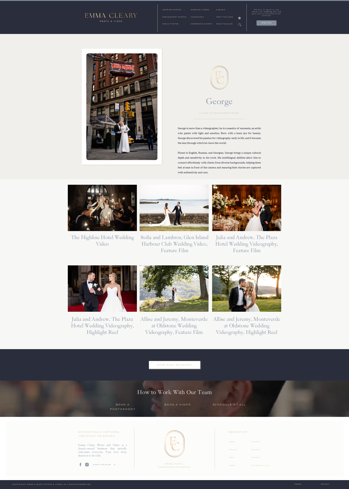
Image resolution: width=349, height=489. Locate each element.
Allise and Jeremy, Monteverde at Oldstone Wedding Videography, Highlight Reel (246, 326)
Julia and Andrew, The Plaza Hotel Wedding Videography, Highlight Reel (102, 326)
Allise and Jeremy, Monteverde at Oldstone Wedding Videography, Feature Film (174, 326)
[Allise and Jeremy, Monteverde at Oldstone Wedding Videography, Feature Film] (174, 288)
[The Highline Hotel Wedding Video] (102, 208)
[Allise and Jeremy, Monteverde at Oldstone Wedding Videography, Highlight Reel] (246, 288)
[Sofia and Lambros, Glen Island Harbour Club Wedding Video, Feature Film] (174, 208)
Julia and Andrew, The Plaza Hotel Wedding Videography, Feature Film (246, 244)
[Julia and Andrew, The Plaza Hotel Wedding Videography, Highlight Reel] (102, 288)
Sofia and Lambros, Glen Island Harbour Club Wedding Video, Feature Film (174, 244)
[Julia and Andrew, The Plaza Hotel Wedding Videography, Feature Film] (246, 208)
